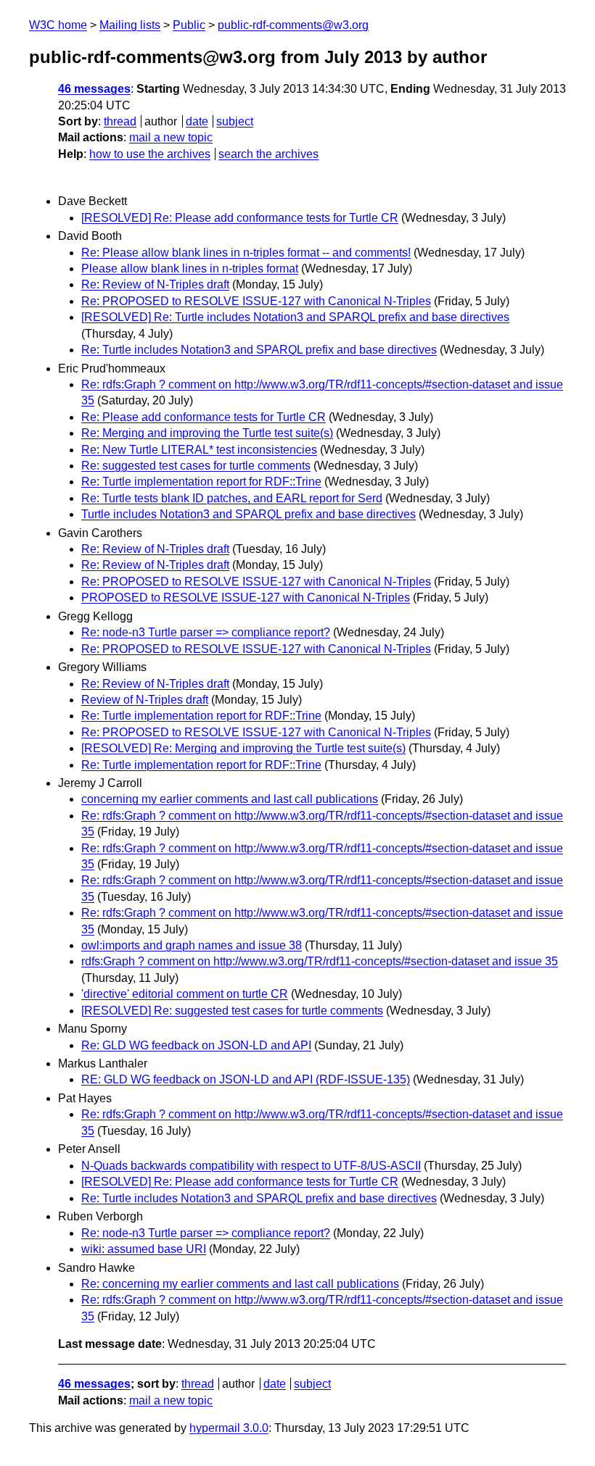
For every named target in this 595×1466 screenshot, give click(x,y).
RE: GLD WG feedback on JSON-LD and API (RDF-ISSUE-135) (245, 1079)
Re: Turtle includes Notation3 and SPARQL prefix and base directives (259, 349)
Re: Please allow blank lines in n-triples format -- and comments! (246, 252)
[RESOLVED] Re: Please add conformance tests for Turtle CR (239, 218)
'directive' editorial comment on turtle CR (184, 994)
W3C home (58, 25)
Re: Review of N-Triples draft (155, 284)
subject (234, 121)
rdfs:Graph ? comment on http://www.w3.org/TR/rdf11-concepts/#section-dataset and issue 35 (319, 961)
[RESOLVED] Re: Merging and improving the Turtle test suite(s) (243, 748)
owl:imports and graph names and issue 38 (191, 945)
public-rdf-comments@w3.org (293, 25)
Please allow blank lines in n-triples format (189, 268)
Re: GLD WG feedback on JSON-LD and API (196, 1045)
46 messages (94, 89)
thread (120, 121)
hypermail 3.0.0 (228, 1428)
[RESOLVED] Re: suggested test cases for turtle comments (232, 1010)
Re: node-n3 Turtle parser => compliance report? (205, 632)
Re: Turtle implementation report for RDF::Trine (201, 481)
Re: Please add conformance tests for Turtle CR (203, 417)
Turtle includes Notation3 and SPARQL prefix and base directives (248, 514)
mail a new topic (171, 137)
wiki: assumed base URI (143, 1249)
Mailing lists (129, 25)
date (197, 121)
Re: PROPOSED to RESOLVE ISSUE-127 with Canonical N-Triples (256, 301)
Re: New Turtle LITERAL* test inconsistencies (199, 449)
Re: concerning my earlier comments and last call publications (240, 1284)
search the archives (268, 154)
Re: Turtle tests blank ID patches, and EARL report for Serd (231, 498)
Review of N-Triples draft (144, 700)
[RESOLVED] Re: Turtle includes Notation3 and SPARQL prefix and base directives (295, 317)
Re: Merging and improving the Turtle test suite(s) (207, 433)
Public (189, 25)
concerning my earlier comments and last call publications (229, 799)
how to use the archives (149, 154)
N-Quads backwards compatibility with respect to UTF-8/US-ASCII (251, 1165)
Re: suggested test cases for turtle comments (196, 465)
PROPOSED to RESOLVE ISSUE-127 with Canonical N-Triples (245, 597)
